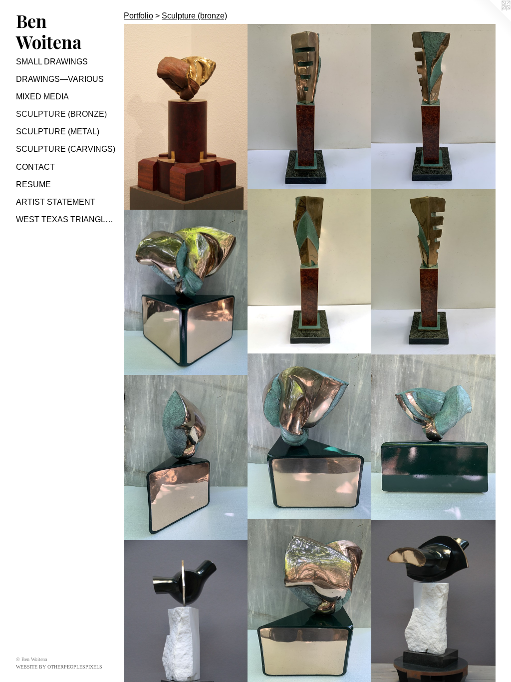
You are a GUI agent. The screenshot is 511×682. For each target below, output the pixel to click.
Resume (33, 184)
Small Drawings (52, 61)
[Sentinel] (310, 107)
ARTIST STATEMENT (55, 202)
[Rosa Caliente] (186, 117)
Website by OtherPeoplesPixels (59, 667)
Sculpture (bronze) (61, 114)
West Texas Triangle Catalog (66, 219)
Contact (35, 167)
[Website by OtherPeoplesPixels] (491, 20)
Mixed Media (42, 96)
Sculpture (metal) (57, 131)
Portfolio (138, 15)
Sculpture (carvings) (65, 149)
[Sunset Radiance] (186, 292)
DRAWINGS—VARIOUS (60, 79)
